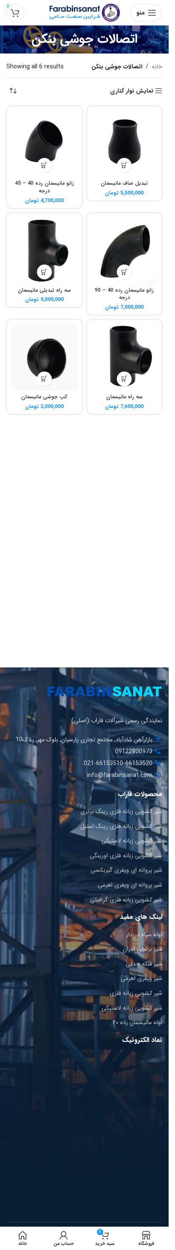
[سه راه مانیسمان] (124, 357)
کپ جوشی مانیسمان (44, 397)
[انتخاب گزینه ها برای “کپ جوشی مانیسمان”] (44, 379)
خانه (157, 66)
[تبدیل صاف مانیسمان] (124, 143)
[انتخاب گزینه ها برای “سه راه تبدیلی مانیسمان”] (44, 272)
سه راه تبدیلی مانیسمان (44, 290)
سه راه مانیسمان (124, 397)
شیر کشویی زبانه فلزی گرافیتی (126, 899)
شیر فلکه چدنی (144, 963)
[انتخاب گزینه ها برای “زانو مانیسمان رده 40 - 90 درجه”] (124, 272)
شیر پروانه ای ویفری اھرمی (130, 885)
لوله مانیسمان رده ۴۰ (137, 1022)
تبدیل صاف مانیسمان (124, 183)
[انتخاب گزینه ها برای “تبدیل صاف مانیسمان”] (124, 165)
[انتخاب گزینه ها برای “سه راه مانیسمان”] (124, 379)
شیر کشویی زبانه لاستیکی (132, 840)
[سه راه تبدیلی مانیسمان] (44, 250)
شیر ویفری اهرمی (141, 978)
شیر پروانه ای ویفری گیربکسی (126, 870)
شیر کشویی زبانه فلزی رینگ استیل (121, 826)
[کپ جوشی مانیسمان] (44, 357)
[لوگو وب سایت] (84, 12)
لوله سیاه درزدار (144, 934)
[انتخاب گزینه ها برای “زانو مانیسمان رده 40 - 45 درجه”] (44, 165)
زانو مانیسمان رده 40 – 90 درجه (124, 294)
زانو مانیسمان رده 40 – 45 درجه (44, 187)
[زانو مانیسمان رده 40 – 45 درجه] (44, 143)
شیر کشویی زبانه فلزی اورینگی (126, 855)
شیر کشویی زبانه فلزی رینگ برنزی (121, 811)
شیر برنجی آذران (142, 949)
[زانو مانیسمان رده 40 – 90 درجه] (124, 250)
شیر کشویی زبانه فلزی (136, 993)
